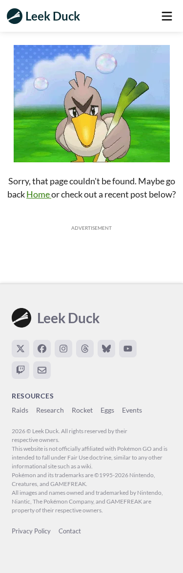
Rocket (82, 410)
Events (132, 410)
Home (38, 194)
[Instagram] (63, 348)
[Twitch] (20, 370)
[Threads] (85, 348)
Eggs (107, 410)
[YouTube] (128, 348)
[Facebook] (42, 348)
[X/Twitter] (20, 348)
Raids (20, 410)
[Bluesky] (106, 348)
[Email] (42, 370)
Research (50, 410)
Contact (70, 531)
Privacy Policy (31, 531)
